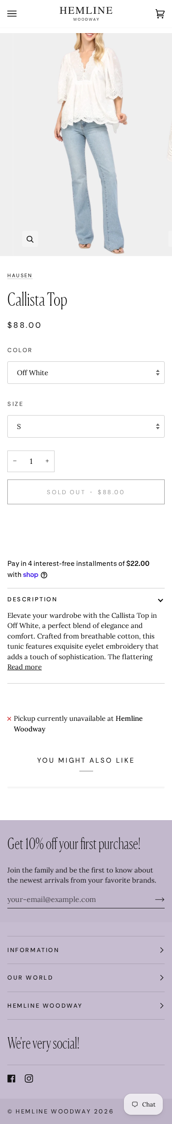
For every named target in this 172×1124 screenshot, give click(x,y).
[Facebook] (11, 1078)
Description (32, 599)
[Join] (152, 899)
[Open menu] (21, 14)
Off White (32, 372)
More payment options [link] (44, 547)
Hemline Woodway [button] (45, 1006)
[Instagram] (29, 1078)
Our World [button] (30, 977)
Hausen (20, 275)
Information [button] (33, 950)
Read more (24, 666)
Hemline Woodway (53, 1111)
